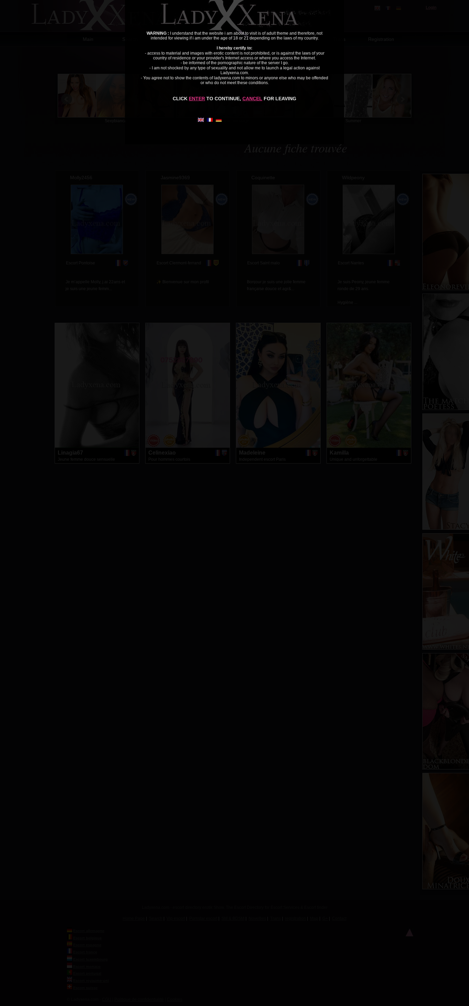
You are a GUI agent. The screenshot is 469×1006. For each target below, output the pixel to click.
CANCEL (252, 98)
